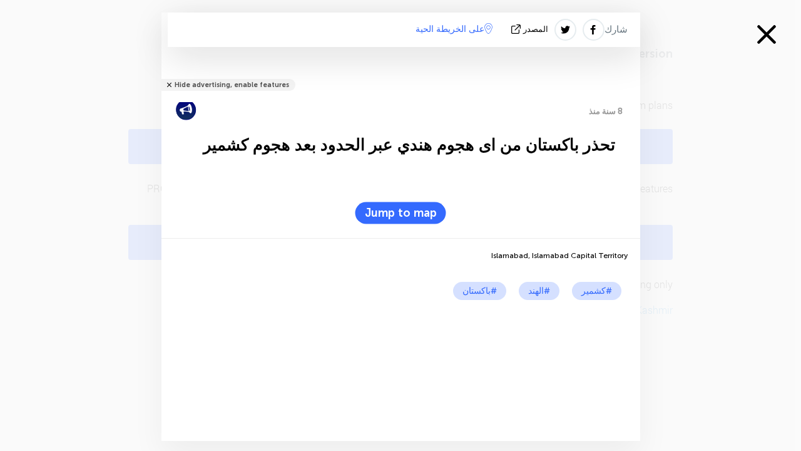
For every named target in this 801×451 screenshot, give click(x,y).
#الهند (539, 291)
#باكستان (479, 291)
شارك (616, 29)
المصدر (535, 29)
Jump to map (401, 213)
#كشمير (596, 291)
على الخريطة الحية (450, 29)
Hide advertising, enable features (232, 85)
